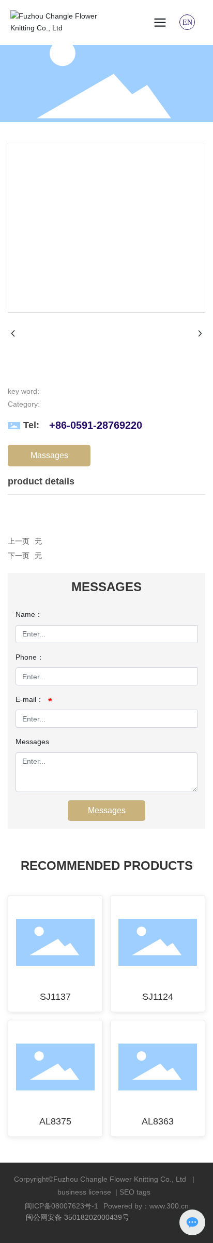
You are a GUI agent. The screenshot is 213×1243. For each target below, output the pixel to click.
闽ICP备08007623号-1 (61, 1206)
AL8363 (158, 1121)
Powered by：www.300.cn (146, 1206)
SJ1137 (55, 997)
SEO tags (134, 1192)
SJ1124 (157, 997)
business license (84, 1192)
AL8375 (55, 1121)
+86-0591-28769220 (95, 425)
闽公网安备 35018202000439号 (77, 1217)
